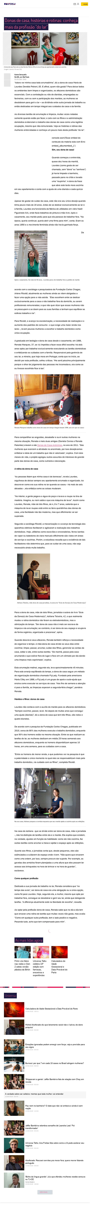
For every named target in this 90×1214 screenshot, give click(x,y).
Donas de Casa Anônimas (49, 445)
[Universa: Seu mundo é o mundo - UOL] (9, 4)
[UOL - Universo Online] (16, 4)
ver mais (43, 1192)
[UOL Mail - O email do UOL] (74, 4)
